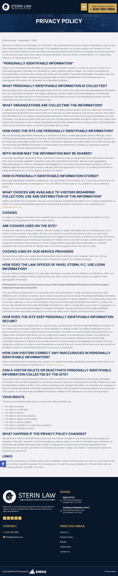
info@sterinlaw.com (12, 207)
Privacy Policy (110, 571)
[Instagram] (12, 518)
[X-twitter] (8, 518)
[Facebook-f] (16, 518)
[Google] (4, 518)
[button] (3, 464)
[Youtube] (19, 518)
